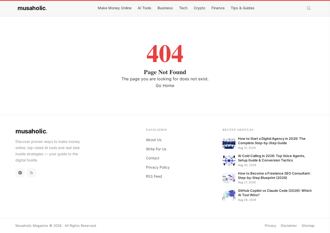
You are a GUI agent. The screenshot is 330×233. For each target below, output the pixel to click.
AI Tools (144, 8)
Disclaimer (289, 225)
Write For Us (156, 149)
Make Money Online (114, 8)
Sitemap (308, 225)
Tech (183, 8)
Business (165, 8)
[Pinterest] (20, 172)
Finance (218, 8)
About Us (153, 139)
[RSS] (31, 172)
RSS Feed (154, 176)
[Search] (308, 8)
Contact (152, 158)
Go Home (165, 85)
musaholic (32, 8)
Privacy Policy (158, 167)
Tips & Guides (242, 8)
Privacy (270, 225)
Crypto (199, 8)
